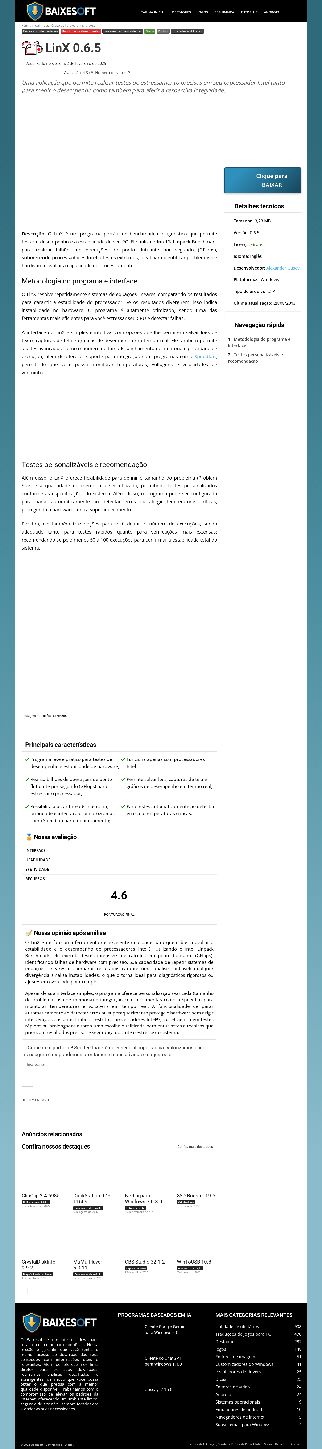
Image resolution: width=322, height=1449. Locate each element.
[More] (293, 727)
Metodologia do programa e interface (259, 342)
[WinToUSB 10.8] (194, 1239)
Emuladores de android (88, 1274)
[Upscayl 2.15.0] (129, 1397)
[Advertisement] (161, 131)
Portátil (163, 31)
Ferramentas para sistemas (123, 31)
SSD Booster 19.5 (196, 1196)
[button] (291, 12)
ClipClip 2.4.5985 (41, 1196)
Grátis (150, 31)
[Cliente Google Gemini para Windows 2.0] (129, 1334)
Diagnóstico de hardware (60, 25)
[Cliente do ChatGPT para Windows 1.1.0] (129, 1365)
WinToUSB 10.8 (194, 1262)
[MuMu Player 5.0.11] (90, 1239)
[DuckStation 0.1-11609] (90, 1173)
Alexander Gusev (283, 268)
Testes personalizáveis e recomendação (255, 358)
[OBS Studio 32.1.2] (142, 1239)
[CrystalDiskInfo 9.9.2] (39, 1239)
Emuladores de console (88, 1208)
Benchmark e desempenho (81, 31)
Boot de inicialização (190, 1268)
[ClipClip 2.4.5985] (39, 1173)
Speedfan (205, 356)
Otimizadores (186, 1202)
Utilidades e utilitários (187, 31)
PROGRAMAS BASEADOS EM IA (154, 1315)
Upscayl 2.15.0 (158, 1389)
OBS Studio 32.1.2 (145, 1262)
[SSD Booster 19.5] (194, 1173)
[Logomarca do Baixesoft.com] (60, 11)
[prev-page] (25, 1291)
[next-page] (32, 1291)
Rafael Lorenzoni (55, 716)
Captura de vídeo (136, 1268)
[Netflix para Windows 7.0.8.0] (142, 1173)
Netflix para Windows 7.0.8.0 (143, 1198)
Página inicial (31, 25)
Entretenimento (135, 1208)
